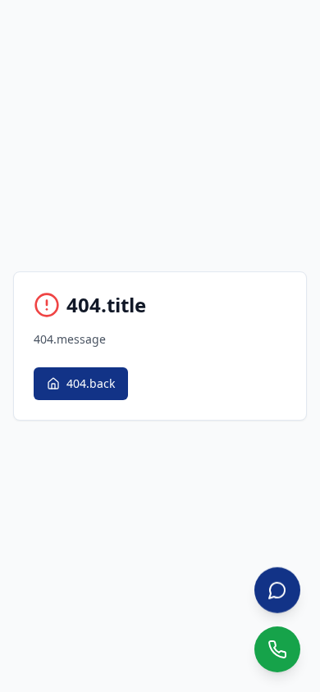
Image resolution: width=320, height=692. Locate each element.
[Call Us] (277, 649)
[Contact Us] (277, 590)
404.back (90, 383)
